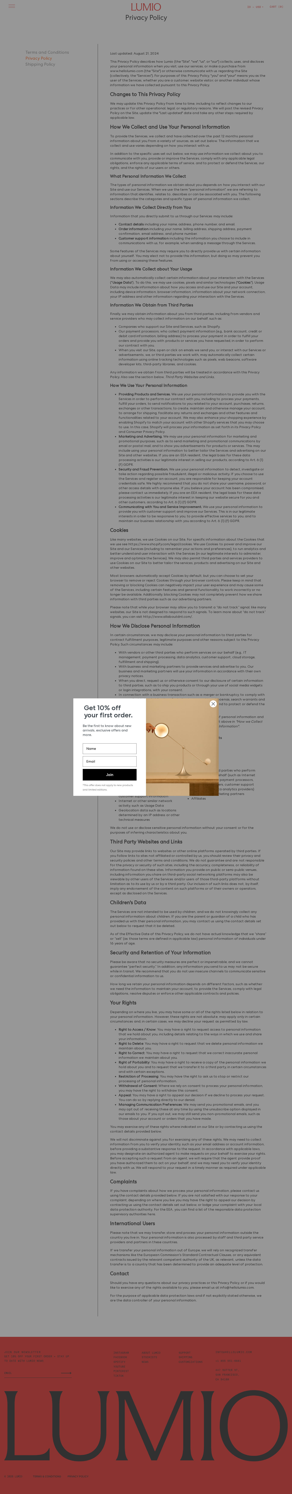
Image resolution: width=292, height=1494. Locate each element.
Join (109, 774)
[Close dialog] (213, 704)
